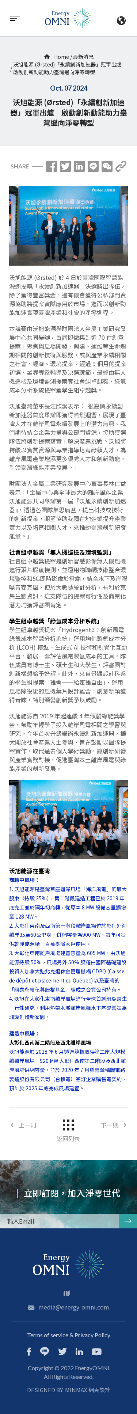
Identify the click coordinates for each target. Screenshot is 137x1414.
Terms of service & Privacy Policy (68, 1334)
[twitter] (62, 1352)
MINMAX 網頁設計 (87, 1390)
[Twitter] (65, 166)
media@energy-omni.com (73, 1307)
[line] (44, 1352)
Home (61, 56)
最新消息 (83, 56)
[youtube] (97, 1352)
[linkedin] (79, 1352)
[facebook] (29, 1352)
